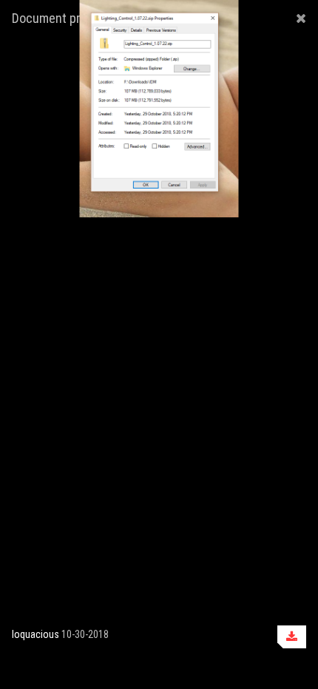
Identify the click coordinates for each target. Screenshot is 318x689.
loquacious (35, 634)
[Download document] (291, 636)
